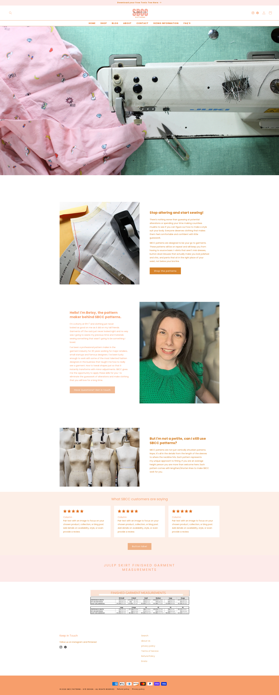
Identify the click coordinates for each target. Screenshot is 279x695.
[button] (10, 13)
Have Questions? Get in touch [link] (92, 389)
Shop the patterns (165, 270)
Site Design (88, 689)
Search (144, 635)
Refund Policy (148, 656)
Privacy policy (138, 689)
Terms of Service (150, 651)
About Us (145, 640)
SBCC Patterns (74, 689)
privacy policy (148, 645)
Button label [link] (139, 546)
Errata (144, 661)
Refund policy (123, 689)
